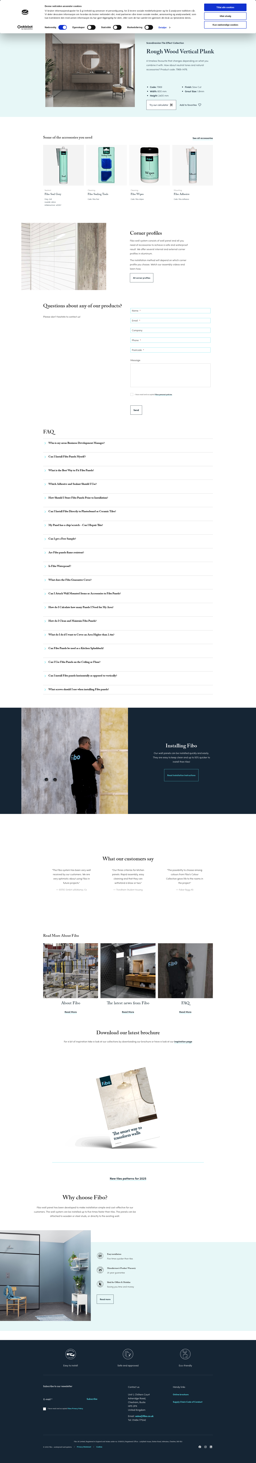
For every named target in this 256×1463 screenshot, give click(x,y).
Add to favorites (188, 105)
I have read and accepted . (153, 394)
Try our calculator (158, 105)
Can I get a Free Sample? (62, 539)
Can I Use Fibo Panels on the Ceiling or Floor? (74, 662)
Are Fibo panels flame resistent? (66, 553)
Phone (136, 340)
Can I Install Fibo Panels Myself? (67, 457)
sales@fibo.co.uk (144, 1416)
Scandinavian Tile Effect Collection (165, 43)
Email (136, 320)
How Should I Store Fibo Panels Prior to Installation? (78, 498)
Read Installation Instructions (181, 775)
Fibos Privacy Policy (75, 1408)
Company (137, 330)
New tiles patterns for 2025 (128, 1178)
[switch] (91, 27)
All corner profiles (141, 277)
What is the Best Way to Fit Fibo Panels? (71, 471)
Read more (105, 1299)
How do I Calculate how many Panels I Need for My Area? (80, 608)
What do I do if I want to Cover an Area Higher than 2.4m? (81, 635)
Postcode (138, 350)
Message (135, 360)
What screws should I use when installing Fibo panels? (78, 690)
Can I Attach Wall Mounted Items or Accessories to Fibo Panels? (84, 594)
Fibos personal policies (163, 394)
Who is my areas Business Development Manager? (76, 443)
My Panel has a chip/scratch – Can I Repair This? (75, 525)
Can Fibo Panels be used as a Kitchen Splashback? (76, 649)
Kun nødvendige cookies (225, 25)
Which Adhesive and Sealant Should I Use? (72, 484)
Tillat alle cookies (225, 7)
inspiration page (183, 1041)
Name (136, 310)
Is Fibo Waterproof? (59, 566)
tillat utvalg (225, 16)
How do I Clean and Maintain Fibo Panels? (72, 621)
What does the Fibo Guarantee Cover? (70, 580)
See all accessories (203, 138)
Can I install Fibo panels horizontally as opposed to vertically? (82, 676)
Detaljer (163, 27)
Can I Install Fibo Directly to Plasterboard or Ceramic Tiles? (82, 512)
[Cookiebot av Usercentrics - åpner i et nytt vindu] (25, 27)
